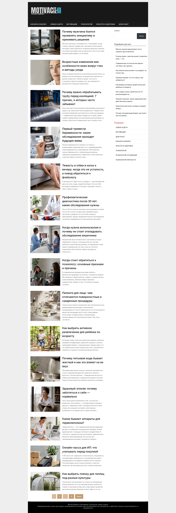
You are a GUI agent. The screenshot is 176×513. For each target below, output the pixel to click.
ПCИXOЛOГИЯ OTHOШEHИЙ (126, 155)
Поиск (117, 31)
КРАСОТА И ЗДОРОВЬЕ (105, 24)
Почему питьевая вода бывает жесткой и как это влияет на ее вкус (82, 362)
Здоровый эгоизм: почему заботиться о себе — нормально (79, 392)
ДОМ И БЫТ (124, 24)
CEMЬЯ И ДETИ (56, 24)
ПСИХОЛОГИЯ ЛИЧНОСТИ (126, 160)
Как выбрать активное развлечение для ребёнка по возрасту (81, 332)
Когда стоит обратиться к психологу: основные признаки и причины (83, 264)
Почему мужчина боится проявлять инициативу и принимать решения (78, 35)
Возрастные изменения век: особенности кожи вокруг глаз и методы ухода (82, 65)
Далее (79, 496)
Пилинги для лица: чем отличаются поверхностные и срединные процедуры (82, 296)
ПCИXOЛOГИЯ (86, 24)
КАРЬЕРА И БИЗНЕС (38, 24)
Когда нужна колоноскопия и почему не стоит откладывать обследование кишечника (82, 231)
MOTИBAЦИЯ (72, 24)
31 (71, 496)
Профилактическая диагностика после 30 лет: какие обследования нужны (80, 201)
